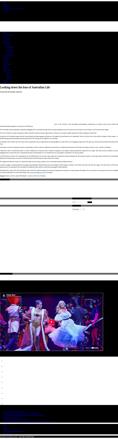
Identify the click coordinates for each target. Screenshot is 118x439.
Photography (10, 51)
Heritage (5, 60)
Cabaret (8, 72)
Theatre (5, 81)
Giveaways (6, 11)
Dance (5, 37)
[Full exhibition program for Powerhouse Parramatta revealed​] (6, 366)
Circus (8, 74)
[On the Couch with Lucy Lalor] (6, 399)
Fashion (8, 45)
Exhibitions (6, 43)
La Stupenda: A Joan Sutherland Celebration (16, 419)
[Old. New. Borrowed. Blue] (6, 404)
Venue (5, 83)
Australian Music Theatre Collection (13, 9)
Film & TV (6, 58)
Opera (5, 68)
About (5, 4)
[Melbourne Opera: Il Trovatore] (6, 377)
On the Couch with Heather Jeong (13, 411)
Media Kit (6, 6)
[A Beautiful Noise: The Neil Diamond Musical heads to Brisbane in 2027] (6, 393)
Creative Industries (8, 35)
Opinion (5, 66)
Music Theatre (7, 64)
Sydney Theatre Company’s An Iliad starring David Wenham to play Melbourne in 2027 (28, 422)
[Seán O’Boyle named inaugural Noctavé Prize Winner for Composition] (6, 372)
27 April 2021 (3, 92)
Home (5, 2)
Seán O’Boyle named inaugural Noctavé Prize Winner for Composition (24, 415)
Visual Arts (9, 54)
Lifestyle (5, 62)
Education (6, 41)
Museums (9, 49)
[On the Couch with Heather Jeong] (6, 361)
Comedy (8, 76)
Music (8, 79)
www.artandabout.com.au (38, 172)
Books (5, 33)
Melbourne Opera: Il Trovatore (12, 417)
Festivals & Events (8, 56)
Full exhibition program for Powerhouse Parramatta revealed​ (21, 413)
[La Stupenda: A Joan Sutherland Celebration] (6, 382)
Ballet (8, 39)
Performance (7, 70)
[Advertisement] (60, 260)
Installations (10, 47)
